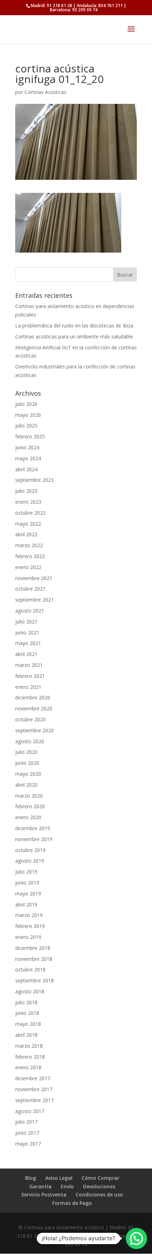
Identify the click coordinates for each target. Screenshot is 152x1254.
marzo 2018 (29, 1045)
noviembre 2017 (33, 1089)
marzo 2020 (29, 795)
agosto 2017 (29, 1111)
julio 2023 (26, 490)
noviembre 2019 (33, 839)
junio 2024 (27, 447)
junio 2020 (27, 762)
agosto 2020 (29, 741)
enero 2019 (28, 937)
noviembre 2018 (33, 959)
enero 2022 (28, 567)
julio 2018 (26, 1002)
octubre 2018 (30, 969)
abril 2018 (26, 1034)
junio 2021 (27, 632)
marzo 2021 (29, 665)
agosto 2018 (29, 991)
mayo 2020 (28, 773)
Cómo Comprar (100, 1178)
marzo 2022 (29, 545)
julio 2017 (26, 1121)
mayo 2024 (28, 458)
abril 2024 (26, 469)
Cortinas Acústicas (45, 92)
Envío (67, 1186)
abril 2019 (26, 904)
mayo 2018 (28, 1024)
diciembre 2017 (32, 1078)
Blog (30, 1178)
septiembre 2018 (34, 980)
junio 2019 (27, 882)
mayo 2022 (28, 523)
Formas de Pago (72, 1203)
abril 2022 (26, 534)
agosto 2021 (29, 610)
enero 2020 (28, 817)
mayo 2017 (28, 1143)
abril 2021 (26, 654)
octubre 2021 (30, 588)
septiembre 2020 (34, 730)
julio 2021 (26, 621)
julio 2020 (26, 752)
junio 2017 (27, 1132)
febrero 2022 (30, 556)
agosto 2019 (29, 860)
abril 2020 (26, 784)
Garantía (40, 1186)
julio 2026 (26, 404)
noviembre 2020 (33, 708)
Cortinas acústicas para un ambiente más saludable (74, 336)
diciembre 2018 (32, 948)
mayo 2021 (28, 643)
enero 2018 (28, 1067)
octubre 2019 (30, 850)
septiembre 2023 (34, 480)
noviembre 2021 (33, 578)
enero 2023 (28, 501)
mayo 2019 (28, 893)
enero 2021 (28, 687)
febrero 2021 (30, 676)
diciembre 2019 (32, 828)
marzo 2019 (29, 915)
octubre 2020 (30, 719)
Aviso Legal (58, 1178)
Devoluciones (99, 1186)
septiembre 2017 (34, 1100)
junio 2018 (27, 1013)
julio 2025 (26, 425)
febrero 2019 (30, 926)
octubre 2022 (30, 512)
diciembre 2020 (32, 697)
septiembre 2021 (34, 599)
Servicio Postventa (43, 1194)
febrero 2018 (30, 1056)
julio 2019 (26, 871)
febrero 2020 (30, 806)
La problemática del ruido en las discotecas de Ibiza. (74, 325)
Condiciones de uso (99, 1194)
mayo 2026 (28, 415)
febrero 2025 (30, 436)
